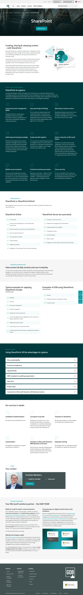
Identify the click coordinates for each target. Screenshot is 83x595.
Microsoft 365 (62, 519)
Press (31, 581)
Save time (10, 381)
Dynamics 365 (46, 519)
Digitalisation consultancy (21, 572)
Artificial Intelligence (9, 577)
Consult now (29, 484)
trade (11, 515)
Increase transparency (14, 365)
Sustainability (33, 576)
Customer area (57, 1)
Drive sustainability (13, 360)
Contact (60, 593)
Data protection (45, 593)
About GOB (32, 571)
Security (44, 515)
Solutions (23, 6)
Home (7, 12)
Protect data (11, 386)
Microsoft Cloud (17, 12)
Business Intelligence (9, 581)
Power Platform (54, 519)
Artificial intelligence (37, 6)
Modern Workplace (25, 12)
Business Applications (54, 515)
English (78, 1)
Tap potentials (12, 370)
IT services (29, 6)
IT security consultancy (20, 576)
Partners (31, 579)
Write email (51, 479)
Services (19, 568)
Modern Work (71, 513)
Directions (66, 593)
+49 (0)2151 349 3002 (34, 479)
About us (50, 1)
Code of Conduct (33, 574)
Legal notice (37, 593)
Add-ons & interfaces (8, 585)
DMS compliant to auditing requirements (20, 376)
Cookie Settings (53, 593)
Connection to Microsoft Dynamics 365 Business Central (25, 392)
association (23, 515)
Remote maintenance (68, 1)
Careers (45, 1)
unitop (7, 571)
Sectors (18, 6)
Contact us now (41, 28)
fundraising (16, 515)
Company (31, 568)
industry (8, 515)
